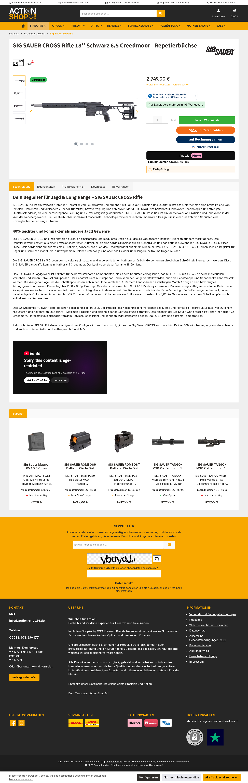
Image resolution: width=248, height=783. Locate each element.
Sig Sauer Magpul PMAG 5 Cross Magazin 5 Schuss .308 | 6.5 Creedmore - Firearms (36, 466)
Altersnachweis (199, 650)
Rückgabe (195, 619)
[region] (76, 111)
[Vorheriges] (31, 111)
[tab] (21, 186)
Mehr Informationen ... (21, 779)
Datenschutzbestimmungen (96, 587)
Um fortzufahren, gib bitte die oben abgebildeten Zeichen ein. (122, 567)
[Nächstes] (137, 111)
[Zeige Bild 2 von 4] (81, 144)
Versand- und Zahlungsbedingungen (212, 614)
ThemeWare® (156, 765)
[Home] (23, 26)
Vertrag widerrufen (24, 677)
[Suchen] (161, 13)
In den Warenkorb (207, 120)
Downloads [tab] (98, 186)
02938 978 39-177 (24, 638)
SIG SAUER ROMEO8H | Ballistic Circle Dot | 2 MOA (80, 466)
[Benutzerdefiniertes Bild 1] (215, 737)
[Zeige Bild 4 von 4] (92, 144)
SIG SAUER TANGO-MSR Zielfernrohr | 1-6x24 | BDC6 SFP (211, 466)
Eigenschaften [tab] (46, 186)
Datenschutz (197, 630)
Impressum (196, 661)
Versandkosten (114, 761)
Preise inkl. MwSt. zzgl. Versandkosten (167, 84)
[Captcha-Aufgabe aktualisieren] (157, 558)
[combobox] (118, 13)
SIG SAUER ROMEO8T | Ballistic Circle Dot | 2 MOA (124, 466)
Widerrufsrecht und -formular (208, 625)
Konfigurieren (148, 777)
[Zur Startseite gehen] (22, 13)
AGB (150, 587)
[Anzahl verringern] (149, 120)
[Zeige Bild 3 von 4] (87, 144)
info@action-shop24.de (27, 620)
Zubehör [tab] (18, 413)
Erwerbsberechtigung (203, 656)
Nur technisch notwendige (181, 777)
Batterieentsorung (200, 645)
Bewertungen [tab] (120, 186)
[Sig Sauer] (220, 50)
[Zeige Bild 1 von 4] (76, 144)
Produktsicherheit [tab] (73, 186)
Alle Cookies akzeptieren (221, 777)
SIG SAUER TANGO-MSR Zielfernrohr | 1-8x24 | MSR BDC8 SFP (168, 466)
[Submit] (169, 545)
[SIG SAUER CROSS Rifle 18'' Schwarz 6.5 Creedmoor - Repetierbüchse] (84, 111)
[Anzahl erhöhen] (165, 120)
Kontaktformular (42, 666)
